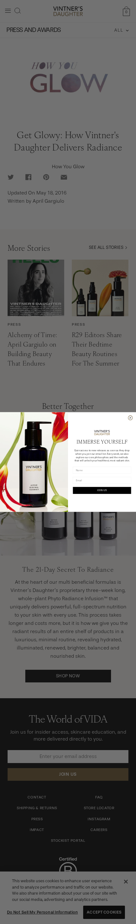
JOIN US (102, 490)
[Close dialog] (130, 418)
